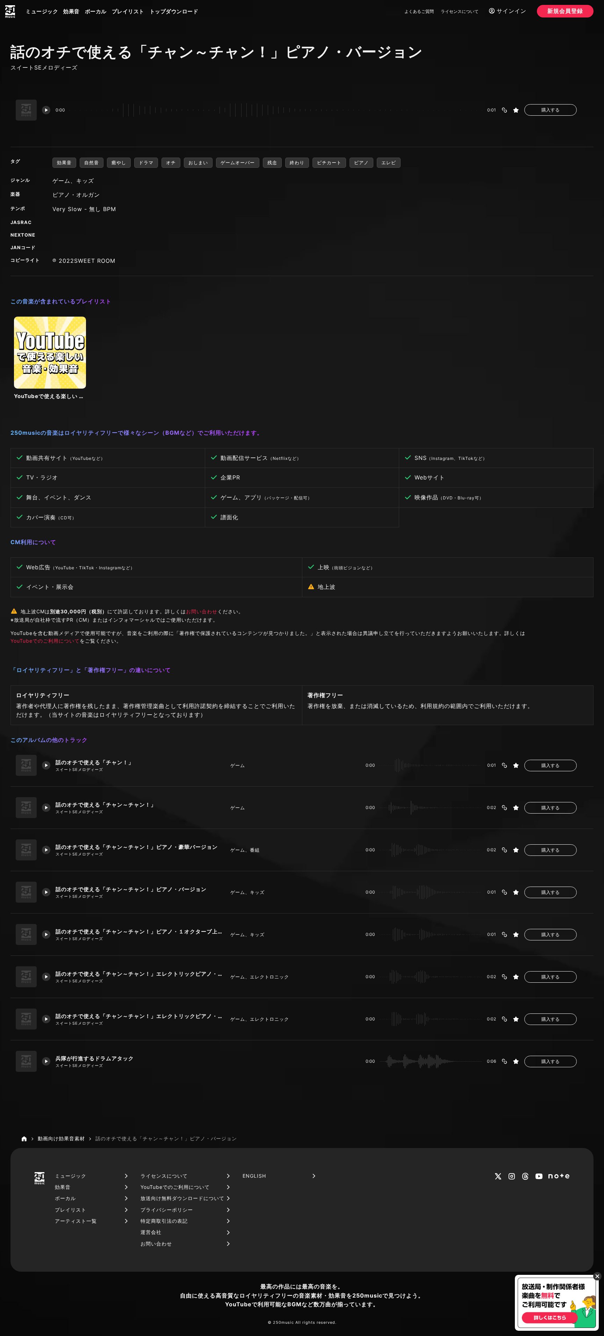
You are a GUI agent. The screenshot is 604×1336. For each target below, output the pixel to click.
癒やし (119, 162)
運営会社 (151, 1232)
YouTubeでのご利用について (45, 641)
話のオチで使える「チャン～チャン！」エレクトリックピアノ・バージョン (140, 973)
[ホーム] (24, 1139)
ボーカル (96, 11)
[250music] (10, 11)
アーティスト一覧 (76, 1221)
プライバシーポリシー (167, 1210)
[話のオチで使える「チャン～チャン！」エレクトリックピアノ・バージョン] (26, 976)
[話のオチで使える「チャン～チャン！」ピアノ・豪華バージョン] (26, 849)
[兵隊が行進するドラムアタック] (26, 1061)
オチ (171, 162)
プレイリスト (128, 11)
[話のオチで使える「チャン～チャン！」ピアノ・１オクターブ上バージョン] (26, 934)
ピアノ (361, 162)
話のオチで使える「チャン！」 (95, 762)
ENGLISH (254, 1176)
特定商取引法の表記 (164, 1221)
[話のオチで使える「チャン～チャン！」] (26, 807)
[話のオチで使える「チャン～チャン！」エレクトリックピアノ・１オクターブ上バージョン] (26, 1019)
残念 (272, 162)
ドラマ (146, 162)
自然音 (91, 162)
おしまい (198, 162)
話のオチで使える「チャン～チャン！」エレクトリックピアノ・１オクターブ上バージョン (140, 1016)
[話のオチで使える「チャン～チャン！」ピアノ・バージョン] (26, 892)
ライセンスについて (460, 11)
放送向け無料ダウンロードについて (182, 1198)
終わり (297, 162)
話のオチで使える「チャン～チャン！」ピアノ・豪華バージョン (137, 847)
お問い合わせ (201, 611)
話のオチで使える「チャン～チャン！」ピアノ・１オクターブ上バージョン (140, 931)
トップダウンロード (174, 11)
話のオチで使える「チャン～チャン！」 (106, 804)
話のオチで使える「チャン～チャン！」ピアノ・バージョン (131, 889)
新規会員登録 (565, 10)
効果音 (71, 11)
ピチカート (329, 162)
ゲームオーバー (238, 162)
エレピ (388, 162)
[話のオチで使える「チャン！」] (26, 765)
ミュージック (42, 11)
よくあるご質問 (419, 11)
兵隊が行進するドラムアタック (95, 1058)
